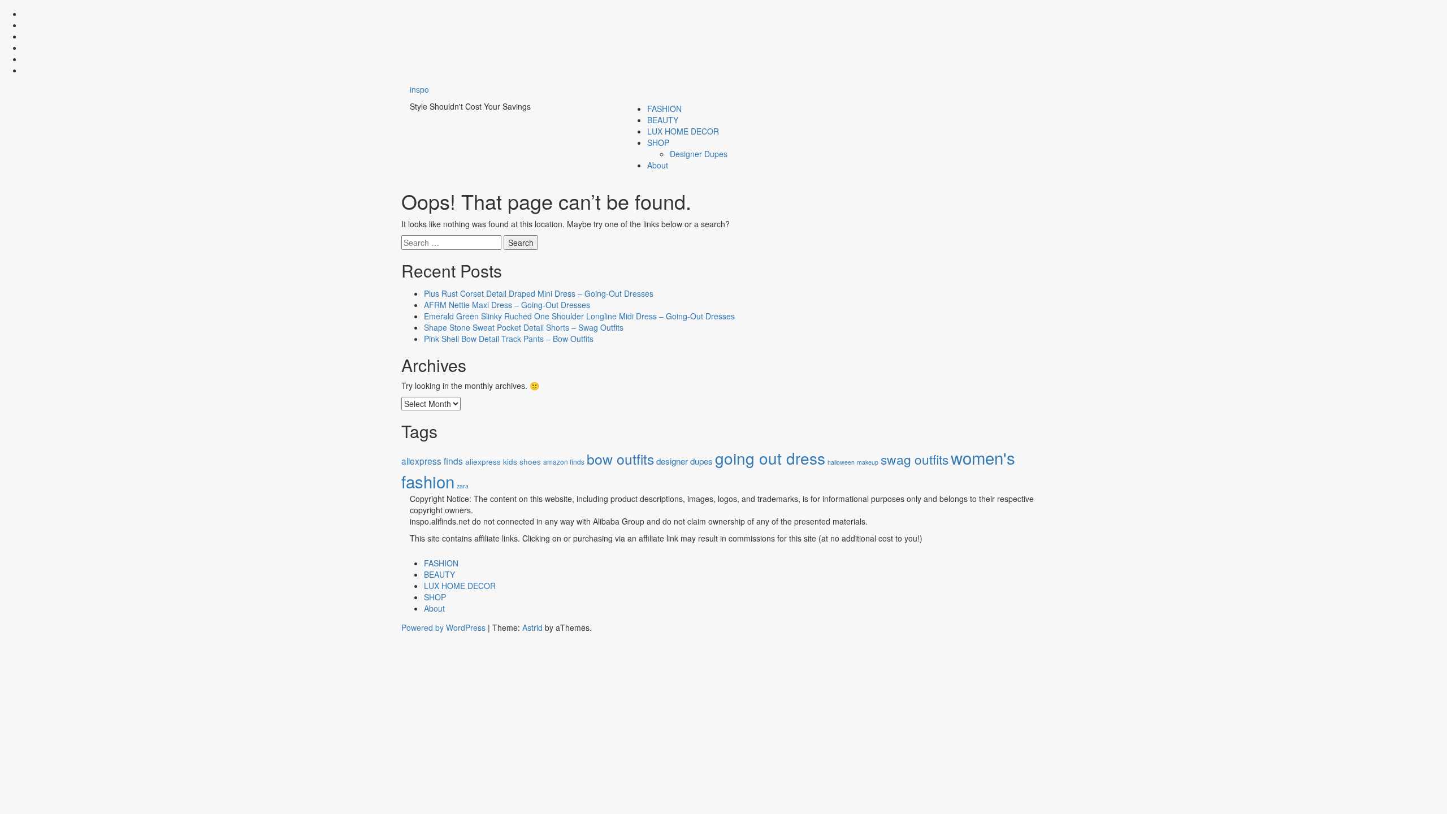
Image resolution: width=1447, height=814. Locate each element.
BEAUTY (662, 119)
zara (463, 486)
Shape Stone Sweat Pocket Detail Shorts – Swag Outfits (523, 327)
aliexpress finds (432, 460)
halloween (841, 462)
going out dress (770, 458)
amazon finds (563, 461)
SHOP (658, 142)
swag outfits (914, 459)
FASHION (664, 108)
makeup (867, 462)
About (657, 165)
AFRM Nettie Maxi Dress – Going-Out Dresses (507, 304)
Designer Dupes (698, 153)
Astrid (532, 627)
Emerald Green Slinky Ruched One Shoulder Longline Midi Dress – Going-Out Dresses (579, 316)
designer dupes (684, 460)
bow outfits (620, 458)
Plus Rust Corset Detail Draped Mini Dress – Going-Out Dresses (538, 293)
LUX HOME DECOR (683, 131)
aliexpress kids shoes (503, 461)
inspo (419, 89)
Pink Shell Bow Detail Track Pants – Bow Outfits (508, 338)
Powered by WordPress (443, 627)
